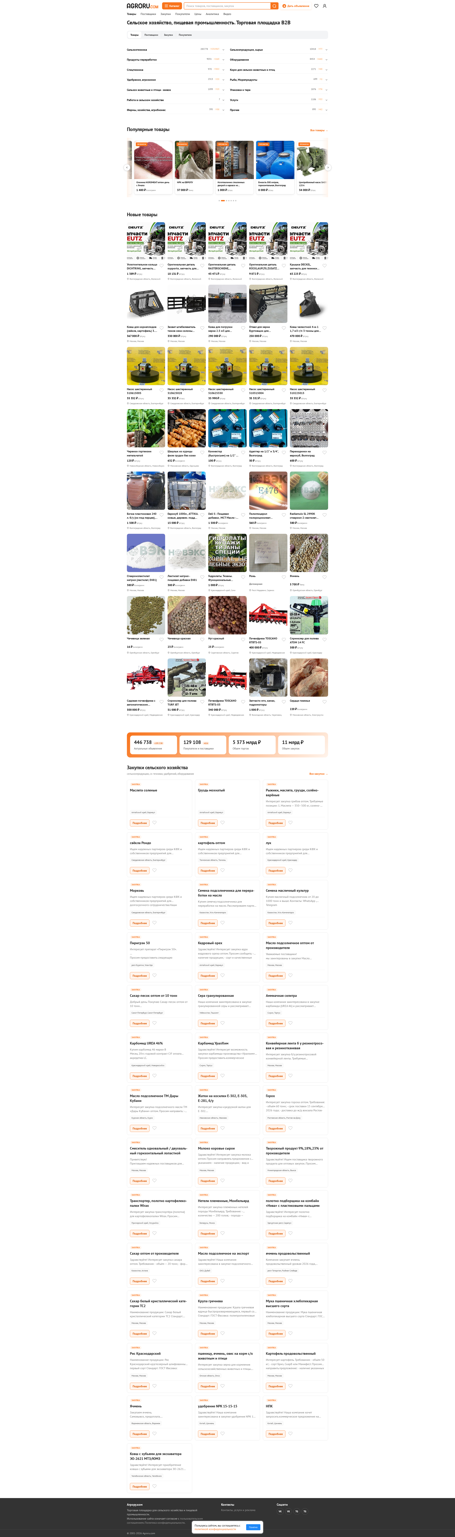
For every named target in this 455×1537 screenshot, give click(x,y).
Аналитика (212, 14)
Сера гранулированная (216, 995)
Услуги (234, 100)
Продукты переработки (142, 59)
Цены (197, 14)
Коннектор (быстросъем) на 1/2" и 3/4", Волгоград (223, 453)
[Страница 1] (219, 200)
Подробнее (140, 823)
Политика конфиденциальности (165, 1522)
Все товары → (319, 130)
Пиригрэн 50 (140, 943)
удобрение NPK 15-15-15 (217, 1406)
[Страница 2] (223, 200)
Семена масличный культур (287, 890)
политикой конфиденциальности (215, 1529)
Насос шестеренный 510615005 (139, 391)
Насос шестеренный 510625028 (180, 391)
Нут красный (216, 638)
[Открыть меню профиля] (324, 5)
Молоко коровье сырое (216, 1148)
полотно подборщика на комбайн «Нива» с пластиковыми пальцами (293, 1203)
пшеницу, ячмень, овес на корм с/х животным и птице (225, 1356)
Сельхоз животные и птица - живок (149, 90)
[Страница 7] (235, 200)
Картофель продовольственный (291, 1353)
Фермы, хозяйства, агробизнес (146, 110)
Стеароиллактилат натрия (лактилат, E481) (142, 578)
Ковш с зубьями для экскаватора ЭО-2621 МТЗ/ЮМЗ (155, 1456)
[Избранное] (316, 5)
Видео (227, 14)
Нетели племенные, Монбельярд (223, 1200)
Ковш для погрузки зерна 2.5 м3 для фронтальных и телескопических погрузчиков (220, 329)
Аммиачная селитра (281, 995)
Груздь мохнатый (211, 790)
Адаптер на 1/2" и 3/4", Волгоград (263, 453)
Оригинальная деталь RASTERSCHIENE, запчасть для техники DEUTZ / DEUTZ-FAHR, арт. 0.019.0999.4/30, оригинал (222, 266)
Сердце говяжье (300, 700)
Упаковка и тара (240, 90)
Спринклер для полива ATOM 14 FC (304, 640)
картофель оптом (211, 843)
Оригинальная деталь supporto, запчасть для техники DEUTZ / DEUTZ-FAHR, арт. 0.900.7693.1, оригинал (183, 266)
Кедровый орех (210, 943)
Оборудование (239, 59)
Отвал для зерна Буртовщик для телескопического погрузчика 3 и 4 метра (264, 329)
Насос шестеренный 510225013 (302, 391)
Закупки (165, 14)
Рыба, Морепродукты (243, 79)
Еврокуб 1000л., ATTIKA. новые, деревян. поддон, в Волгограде (183, 516)
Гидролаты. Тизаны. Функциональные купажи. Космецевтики (222, 578)
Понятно (253, 1527)
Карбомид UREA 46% (146, 1043)
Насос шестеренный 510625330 (221, 391)
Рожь (252, 576)
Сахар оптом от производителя (154, 1253)
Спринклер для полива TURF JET (182, 702)
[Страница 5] (231, 200)
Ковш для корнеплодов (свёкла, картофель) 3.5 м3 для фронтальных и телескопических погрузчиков (141, 329)
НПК (269, 1406)
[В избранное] (161, 266)
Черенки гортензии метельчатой (139, 453)
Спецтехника (135, 69)
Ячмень (294, 576)
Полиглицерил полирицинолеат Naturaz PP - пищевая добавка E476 (262, 516)
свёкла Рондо (140, 843)
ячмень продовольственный (288, 1253)
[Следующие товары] (328, 167)
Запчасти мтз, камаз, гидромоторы (262, 702)
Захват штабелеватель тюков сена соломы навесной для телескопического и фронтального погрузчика (182, 329)
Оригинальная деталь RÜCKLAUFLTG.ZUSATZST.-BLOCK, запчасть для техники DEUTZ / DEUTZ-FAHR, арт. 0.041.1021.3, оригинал (264, 266)
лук (268, 843)
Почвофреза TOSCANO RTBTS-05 (263, 640)
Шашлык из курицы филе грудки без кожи (182, 453)
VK (280, 1511)
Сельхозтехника (137, 49)
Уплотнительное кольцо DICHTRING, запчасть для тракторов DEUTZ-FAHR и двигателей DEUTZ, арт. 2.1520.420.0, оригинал (142, 266)
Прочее (234, 110)
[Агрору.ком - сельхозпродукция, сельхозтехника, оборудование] (142, 5)
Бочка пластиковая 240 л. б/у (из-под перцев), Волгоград (141, 516)
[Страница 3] (226, 200)
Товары (131, 14)
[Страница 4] (228, 200)
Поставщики (148, 14)
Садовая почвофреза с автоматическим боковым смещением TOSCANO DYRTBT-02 (141, 702)
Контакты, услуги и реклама (238, 1510)
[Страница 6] (233, 200)
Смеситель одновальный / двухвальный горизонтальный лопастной (158, 1150)
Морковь (137, 890)
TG (296, 1511)
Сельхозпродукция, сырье (246, 49)
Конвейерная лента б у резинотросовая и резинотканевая (295, 1045)
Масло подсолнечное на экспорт (223, 1253)
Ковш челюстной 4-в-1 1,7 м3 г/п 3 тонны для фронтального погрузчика (304, 329)
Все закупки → (318, 773)
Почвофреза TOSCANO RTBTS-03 (222, 702)
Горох (270, 1096)
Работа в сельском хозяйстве (145, 100)
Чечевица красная (179, 638)
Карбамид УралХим (213, 1043)
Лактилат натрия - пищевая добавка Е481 (182, 578)
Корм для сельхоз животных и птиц (252, 69)
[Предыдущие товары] (127, 167)
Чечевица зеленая (138, 638)
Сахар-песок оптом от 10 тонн (153, 995)
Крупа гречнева (210, 1301)
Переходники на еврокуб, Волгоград (302, 453)
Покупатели (182, 14)
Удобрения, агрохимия (141, 79)
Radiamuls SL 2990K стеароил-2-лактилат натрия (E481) (303, 516)
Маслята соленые (143, 790)
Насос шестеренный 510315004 (261, 391)
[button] (274, 6)
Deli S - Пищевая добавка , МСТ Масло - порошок (222, 516)
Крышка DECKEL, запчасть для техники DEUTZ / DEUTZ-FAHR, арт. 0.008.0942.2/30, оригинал (303, 266)
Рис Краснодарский (145, 1353)
